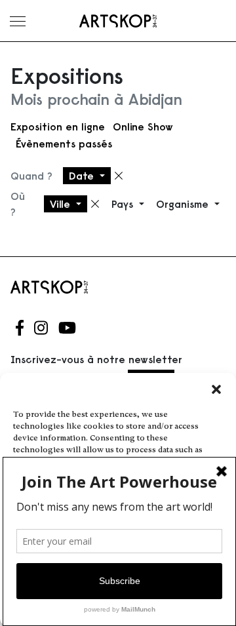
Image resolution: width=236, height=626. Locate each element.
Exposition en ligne (57, 126)
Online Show (143, 126)
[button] (216, 389)
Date (83, 175)
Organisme (184, 203)
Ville (61, 203)
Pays (123, 203)
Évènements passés (64, 143)
